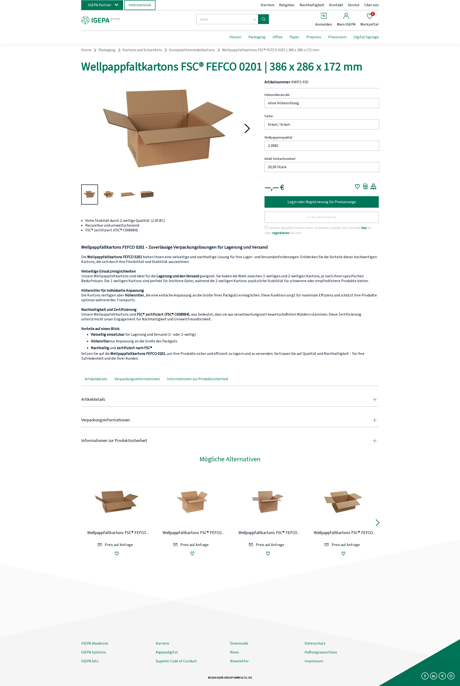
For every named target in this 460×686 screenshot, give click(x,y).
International (140, 5)
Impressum (314, 661)
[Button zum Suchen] (263, 19)
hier (364, 227)
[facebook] (425, 676)
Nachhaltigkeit (311, 5)
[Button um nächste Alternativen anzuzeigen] (377, 524)
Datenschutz (315, 643)
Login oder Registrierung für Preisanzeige (322, 202)
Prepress (313, 37)
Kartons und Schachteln (142, 50)
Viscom (235, 37)
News (234, 652)
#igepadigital (167, 652)
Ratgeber (287, 5)
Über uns (371, 5)
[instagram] (450, 676)
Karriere (267, 5)
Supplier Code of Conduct (176, 661)
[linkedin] (433, 676)
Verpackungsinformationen (137, 379)
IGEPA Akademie (94, 643)
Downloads (239, 643)
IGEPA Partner (99, 5)
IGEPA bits (89, 661)
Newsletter (239, 661)
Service (353, 5)
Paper (294, 37)
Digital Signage (366, 37)
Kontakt (336, 5)
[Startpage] (120, 20)
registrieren (280, 232)
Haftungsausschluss (321, 652)
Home (86, 50)
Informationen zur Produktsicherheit (197, 379)
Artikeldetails (96, 379)
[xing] (442, 676)
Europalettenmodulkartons (192, 50)
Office (277, 37)
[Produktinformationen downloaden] (365, 186)
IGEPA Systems (93, 652)
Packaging (256, 37)
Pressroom (337, 37)
